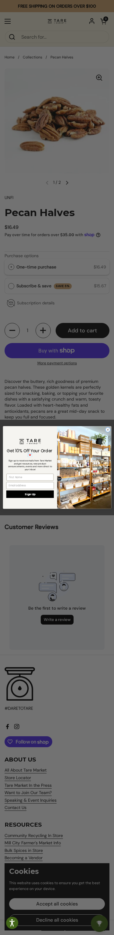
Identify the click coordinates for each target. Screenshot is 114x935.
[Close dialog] (107, 429)
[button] (12, 923)
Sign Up (29, 494)
